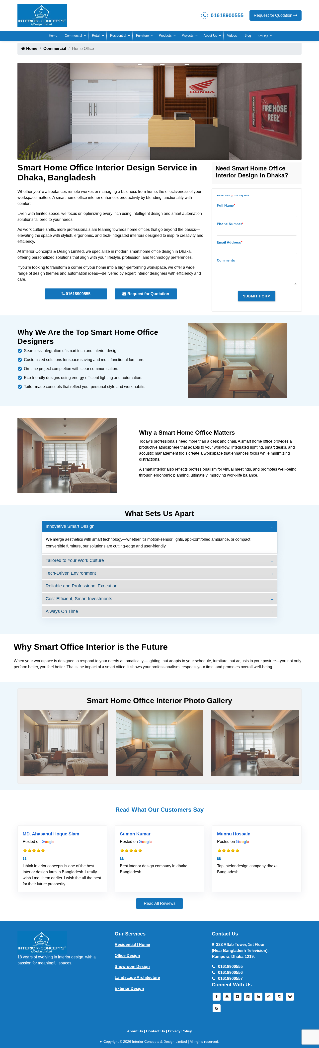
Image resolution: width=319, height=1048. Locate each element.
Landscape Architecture (137, 977)
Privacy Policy (180, 1031)
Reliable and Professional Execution (81, 585)
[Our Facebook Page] (216, 998)
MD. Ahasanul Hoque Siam (51, 833)
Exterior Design (129, 988)
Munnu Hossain (233, 833)
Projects (188, 35)
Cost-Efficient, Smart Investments (79, 598)
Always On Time (62, 611)
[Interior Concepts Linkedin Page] (258, 998)
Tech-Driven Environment (71, 573)
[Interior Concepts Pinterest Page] (248, 998)
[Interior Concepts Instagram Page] (279, 998)
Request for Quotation (273, 15)
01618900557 (230, 978)
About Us (210, 35)
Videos (232, 35)
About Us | (136, 1031)
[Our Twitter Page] (237, 998)
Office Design (127, 955)
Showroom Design (132, 966)
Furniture (142, 35)
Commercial (73, 35)
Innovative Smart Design (70, 526)
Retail (96, 35)
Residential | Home (132, 944)
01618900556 (230, 972)
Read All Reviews (159, 903)
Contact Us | (157, 1031)
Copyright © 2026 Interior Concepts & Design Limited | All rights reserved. (161, 1042)
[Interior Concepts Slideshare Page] (290, 998)
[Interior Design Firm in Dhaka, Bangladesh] (42, 942)
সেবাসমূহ (263, 35)
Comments (226, 260)
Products (165, 35)
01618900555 (226, 15)
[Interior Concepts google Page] (216, 1009)
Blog (247, 35)
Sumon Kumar (135, 833)
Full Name (226, 205)
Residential (118, 35)
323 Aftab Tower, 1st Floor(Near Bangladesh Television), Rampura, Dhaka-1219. (240, 950)
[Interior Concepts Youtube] (227, 998)
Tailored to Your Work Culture (75, 560)
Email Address (229, 242)
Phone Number (230, 224)
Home (53, 35)
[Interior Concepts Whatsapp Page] (269, 998)
